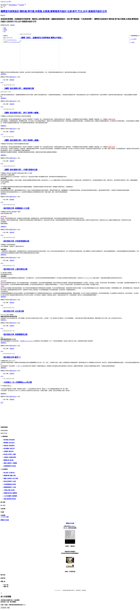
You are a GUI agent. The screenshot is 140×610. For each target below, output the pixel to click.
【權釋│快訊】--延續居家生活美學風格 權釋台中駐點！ (41, 38)
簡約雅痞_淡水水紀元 (9, 442)
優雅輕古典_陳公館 (8, 460)
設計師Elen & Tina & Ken (26, 341)
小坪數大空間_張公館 (9, 490)
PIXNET (59, 590)
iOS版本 (132, 42)
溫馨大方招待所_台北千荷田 (11, 478)
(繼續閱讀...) (4, 74)
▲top (2, 82)
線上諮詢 (3, 505)
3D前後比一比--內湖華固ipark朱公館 (18, 382)
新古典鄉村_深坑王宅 (9, 448)
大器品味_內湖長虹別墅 (10, 457)
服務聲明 (84, 590)
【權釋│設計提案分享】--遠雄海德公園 (19, 88)
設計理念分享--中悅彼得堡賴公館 (16, 241)
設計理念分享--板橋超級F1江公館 (16, 208)
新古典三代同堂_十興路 (10, 454)
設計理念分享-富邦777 (12, 357)
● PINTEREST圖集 (5, 516)
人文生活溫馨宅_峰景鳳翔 (10, 496)
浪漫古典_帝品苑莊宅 (9, 445)
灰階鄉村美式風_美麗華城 (10, 493)
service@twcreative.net (12, 39)
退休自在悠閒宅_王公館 (10, 481)
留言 (14, 77)
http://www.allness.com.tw (7, 0)
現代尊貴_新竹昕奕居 (9, 439)
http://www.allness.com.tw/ (14, 42)
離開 (8, 607)
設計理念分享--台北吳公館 (14, 311)
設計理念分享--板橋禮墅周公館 (15, 334)
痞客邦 (11, 77)
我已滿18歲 (3, 607)
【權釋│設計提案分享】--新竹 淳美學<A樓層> (21, 140)
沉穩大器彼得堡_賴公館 (10, 498)
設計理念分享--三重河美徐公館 (15, 269)
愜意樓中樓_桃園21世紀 (10, 475)
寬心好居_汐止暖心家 (9, 472)
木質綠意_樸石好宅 (8, 451)
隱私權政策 (78, 590)
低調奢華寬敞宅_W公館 (10, 487)
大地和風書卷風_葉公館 (10, 484)
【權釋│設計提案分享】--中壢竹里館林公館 (20, 170)
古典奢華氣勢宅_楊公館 (10, 466)
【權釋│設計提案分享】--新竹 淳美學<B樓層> (21, 113)
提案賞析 (12, 79)
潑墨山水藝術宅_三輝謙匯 (10, 463)
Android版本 (133, 39)
